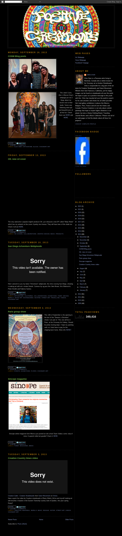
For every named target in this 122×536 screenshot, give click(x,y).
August (82, 268)
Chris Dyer (91, 74)
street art (46, 297)
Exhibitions (52, 296)
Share (11, 143)
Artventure (27, 146)
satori (52, 510)
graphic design (43, 234)
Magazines (24, 445)
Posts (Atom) (22, 524)
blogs (35, 146)
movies (66, 296)
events (17, 371)
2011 (80, 297)
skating (37, 297)
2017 (80, 222)
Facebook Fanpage (82, 63)
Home (41, 519)
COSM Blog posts (17, 56)
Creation (17, 510)
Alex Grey (18, 146)
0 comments (21, 145)
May (81, 278)
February (83, 287)
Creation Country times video (23, 458)
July (81, 271)
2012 (80, 294)
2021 (80, 209)
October (83, 243)
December (83, 237)
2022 (80, 206)
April (81, 281)
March (82, 284)
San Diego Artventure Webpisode (25, 246)
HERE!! (68, 330)
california (29, 296)
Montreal (26, 510)
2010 (80, 300)
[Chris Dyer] (82, 164)
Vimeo (55, 496)
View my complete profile (85, 124)
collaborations (30, 234)
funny (60, 296)
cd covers (18, 234)
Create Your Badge (80, 166)
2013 (80, 234)
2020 (80, 212)
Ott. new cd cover (17, 159)
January (83, 290)
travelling (55, 297)
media (31, 445)
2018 (80, 219)
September (84, 246)
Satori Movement (44, 496)
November (83, 240)
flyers (33, 371)
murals (11, 297)
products (60, 234)
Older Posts (69, 519)
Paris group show (17, 311)
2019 (80, 215)
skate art (18, 297)
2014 (80, 231)
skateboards (28, 297)
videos (63, 297)
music (53, 234)
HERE (68, 115)
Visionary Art (44, 146)
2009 (80, 303)
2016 (80, 225)
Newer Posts (12, 519)
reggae (46, 510)
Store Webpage (80, 60)
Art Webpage (79, 57)
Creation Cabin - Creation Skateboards (21, 496)
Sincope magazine (17, 379)
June (82, 275)
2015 (80, 228)
